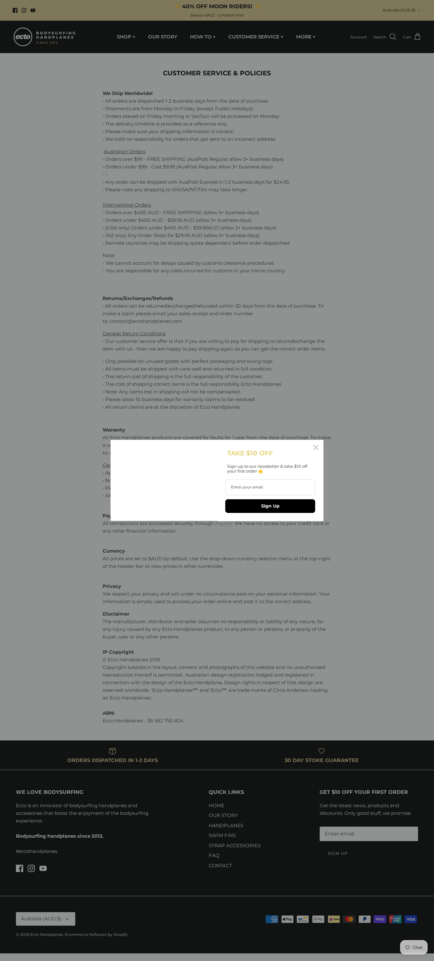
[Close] (315, 447)
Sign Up (270, 506)
